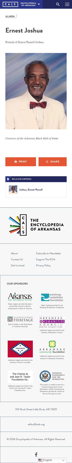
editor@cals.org (36, 424)
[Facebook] (36, 454)
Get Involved (17, 265)
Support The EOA (45, 259)
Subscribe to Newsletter (48, 253)
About (14, 253)
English (47, 460)
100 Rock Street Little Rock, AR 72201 (36, 409)
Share (54, 162)
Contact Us (17, 259)
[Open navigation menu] (67, 4)
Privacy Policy (43, 265)
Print (23, 162)
